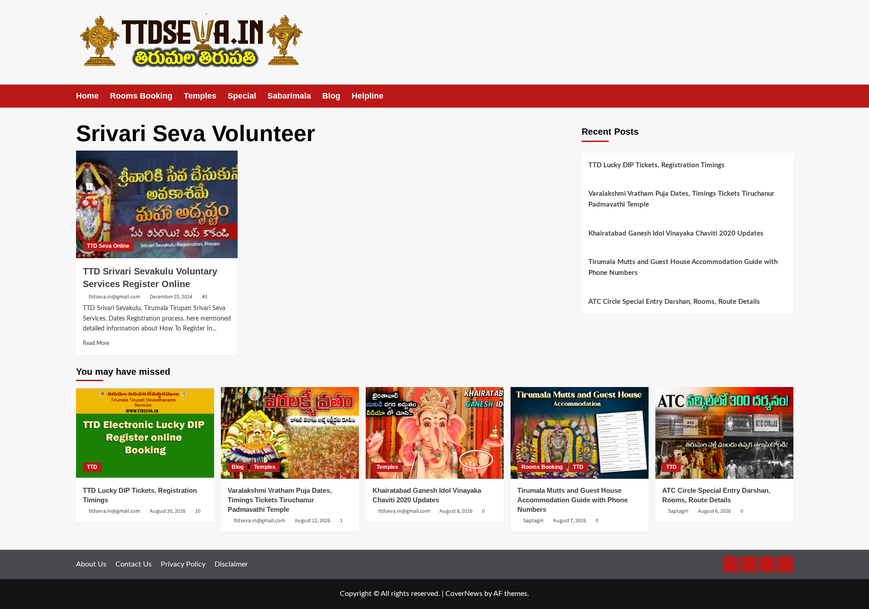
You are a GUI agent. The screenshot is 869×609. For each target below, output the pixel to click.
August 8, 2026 (456, 511)
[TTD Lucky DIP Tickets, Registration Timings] (145, 433)
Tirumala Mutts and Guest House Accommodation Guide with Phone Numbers (683, 267)
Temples (200, 95)
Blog (331, 95)
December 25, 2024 (171, 297)
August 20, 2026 (168, 511)
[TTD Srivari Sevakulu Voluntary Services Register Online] (157, 204)
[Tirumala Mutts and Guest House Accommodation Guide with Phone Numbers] (580, 433)
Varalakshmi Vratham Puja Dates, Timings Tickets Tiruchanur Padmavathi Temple (681, 199)
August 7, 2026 (569, 520)
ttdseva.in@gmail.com (114, 297)
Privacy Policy (183, 564)
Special (242, 95)
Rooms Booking (141, 95)
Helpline (367, 95)
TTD (92, 467)
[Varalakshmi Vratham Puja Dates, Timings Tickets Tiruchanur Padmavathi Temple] (290, 433)
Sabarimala (289, 95)
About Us (91, 564)
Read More (96, 343)
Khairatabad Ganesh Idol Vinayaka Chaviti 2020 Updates (676, 233)
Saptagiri (533, 520)
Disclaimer (231, 564)
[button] (787, 96)
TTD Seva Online (108, 246)
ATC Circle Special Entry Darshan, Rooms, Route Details (674, 301)
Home (87, 95)
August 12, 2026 (312, 520)
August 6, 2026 (714, 511)
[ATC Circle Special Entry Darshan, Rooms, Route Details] (724, 433)
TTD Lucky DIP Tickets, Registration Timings (656, 165)
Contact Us (133, 564)
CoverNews (463, 593)
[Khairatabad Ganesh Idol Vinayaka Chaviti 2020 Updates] (435, 433)
